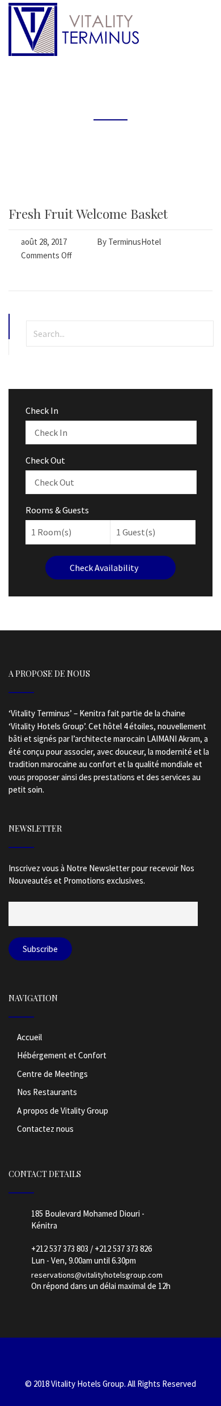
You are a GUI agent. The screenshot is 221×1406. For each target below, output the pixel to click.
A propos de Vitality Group (62, 1110)
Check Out (45, 460)
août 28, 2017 (44, 241)
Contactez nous (45, 1128)
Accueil (29, 1037)
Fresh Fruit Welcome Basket (88, 213)
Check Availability (105, 567)
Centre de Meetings (52, 1073)
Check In (42, 410)
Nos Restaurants (47, 1092)
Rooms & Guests (57, 509)
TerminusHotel (134, 241)
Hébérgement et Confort (62, 1055)
